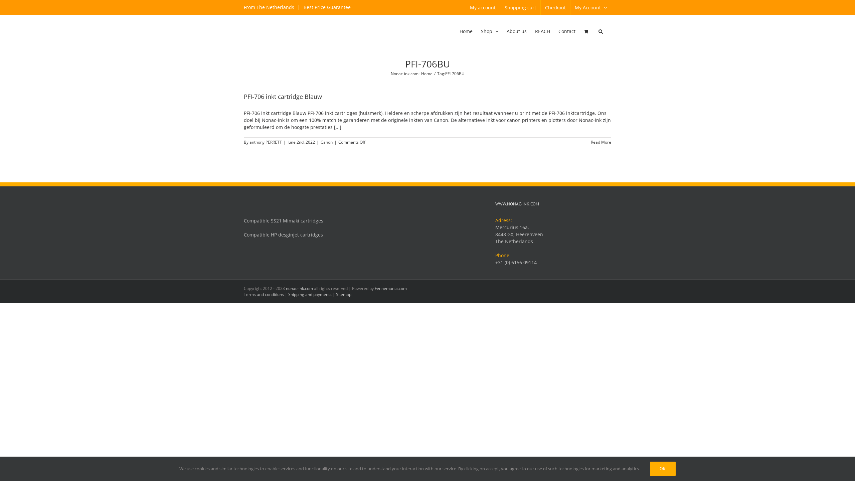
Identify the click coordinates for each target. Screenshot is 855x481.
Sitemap (343, 294)
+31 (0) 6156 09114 (516, 262)
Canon (327, 142)
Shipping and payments (310, 294)
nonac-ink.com (299, 288)
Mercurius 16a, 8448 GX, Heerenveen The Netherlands (519, 234)
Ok (663, 469)
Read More (601, 142)
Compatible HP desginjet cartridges (283, 234)
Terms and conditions (264, 294)
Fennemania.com (391, 288)
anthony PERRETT (265, 142)
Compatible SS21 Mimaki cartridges (283, 220)
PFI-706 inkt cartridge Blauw (283, 97)
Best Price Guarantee (326, 7)
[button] (600, 31)
